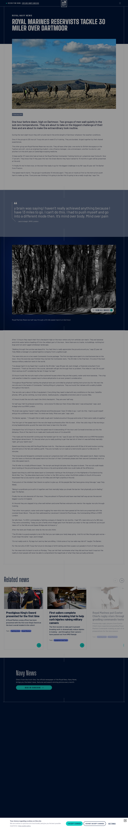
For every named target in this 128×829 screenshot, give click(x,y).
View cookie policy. (24, 826)
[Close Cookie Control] (125, 820)
